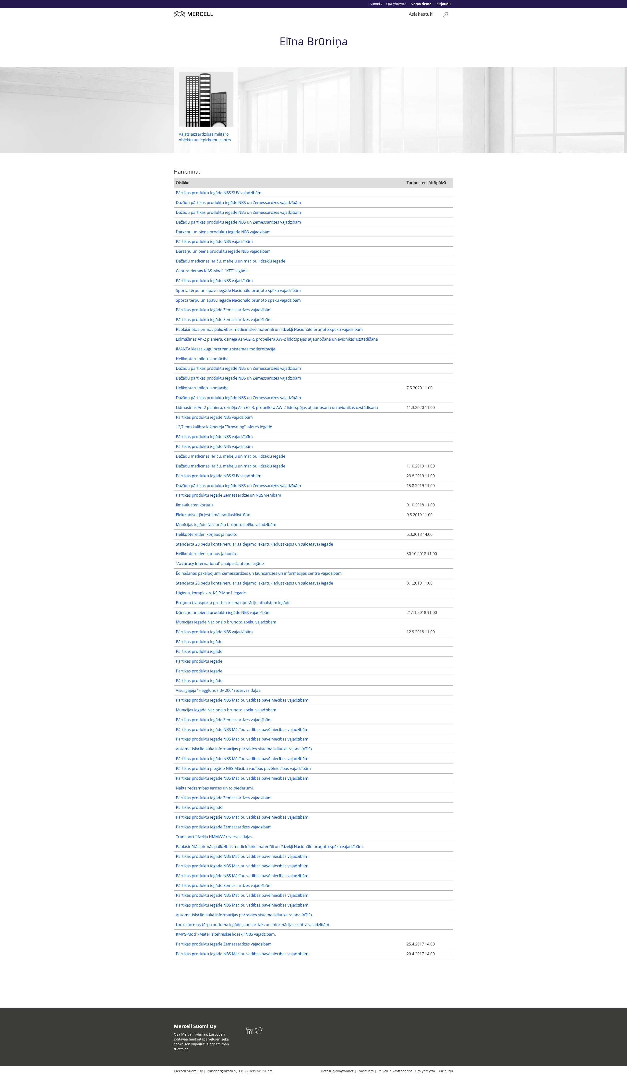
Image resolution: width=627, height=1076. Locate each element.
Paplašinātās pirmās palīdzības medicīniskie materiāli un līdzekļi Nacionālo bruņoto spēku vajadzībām (269, 329)
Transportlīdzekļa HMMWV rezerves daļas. (214, 836)
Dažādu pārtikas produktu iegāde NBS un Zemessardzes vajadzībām (238, 202)
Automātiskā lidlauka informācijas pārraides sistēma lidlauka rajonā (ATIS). (244, 915)
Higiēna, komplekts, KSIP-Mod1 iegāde (211, 593)
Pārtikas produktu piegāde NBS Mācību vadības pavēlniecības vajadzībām (243, 768)
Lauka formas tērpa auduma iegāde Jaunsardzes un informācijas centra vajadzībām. (253, 924)
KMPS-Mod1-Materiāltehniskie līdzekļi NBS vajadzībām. (226, 934)
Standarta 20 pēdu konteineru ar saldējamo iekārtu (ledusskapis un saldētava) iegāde (254, 544)
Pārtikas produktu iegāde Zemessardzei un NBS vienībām (228, 495)
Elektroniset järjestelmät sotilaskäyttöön (213, 514)
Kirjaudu (443, 3)
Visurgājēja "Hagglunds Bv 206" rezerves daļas (218, 690)
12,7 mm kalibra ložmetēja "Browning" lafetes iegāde (224, 427)
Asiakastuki (421, 14)
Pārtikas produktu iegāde (199, 641)
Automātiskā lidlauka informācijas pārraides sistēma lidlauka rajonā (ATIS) (244, 749)
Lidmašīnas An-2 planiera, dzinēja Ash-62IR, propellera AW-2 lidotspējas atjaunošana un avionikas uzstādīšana (277, 339)
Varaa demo (421, 3)
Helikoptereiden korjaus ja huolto (207, 534)
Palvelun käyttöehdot (395, 1071)
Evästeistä (365, 1071)
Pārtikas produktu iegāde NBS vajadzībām (214, 241)
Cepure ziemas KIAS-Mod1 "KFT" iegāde (212, 271)
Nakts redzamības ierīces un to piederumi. (215, 788)
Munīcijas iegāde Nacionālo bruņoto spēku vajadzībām (226, 524)
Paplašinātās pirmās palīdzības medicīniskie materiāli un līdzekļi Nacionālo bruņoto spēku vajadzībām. (270, 846)
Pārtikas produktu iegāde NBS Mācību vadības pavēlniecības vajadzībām (242, 700)
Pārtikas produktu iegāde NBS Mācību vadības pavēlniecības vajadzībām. (242, 778)
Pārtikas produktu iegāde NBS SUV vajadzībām (218, 192)
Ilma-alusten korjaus (194, 505)
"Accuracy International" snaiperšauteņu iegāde (220, 563)
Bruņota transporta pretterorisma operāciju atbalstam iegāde (233, 602)
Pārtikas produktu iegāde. (199, 807)
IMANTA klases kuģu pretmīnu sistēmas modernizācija (225, 349)
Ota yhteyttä (396, 3)
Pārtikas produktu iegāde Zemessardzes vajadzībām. (224, 798)
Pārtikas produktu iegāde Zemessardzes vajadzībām (224, 309)
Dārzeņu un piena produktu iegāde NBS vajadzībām (223, 232)
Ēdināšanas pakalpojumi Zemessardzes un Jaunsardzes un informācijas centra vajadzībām (259, 573)
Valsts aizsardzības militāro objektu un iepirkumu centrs (205, 137)
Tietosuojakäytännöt (336, 1071)
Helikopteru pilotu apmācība (202, 358)
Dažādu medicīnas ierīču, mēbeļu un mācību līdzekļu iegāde (230, 261)
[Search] (445, 14)
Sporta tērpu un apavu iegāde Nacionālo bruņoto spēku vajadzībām (238, 290)
